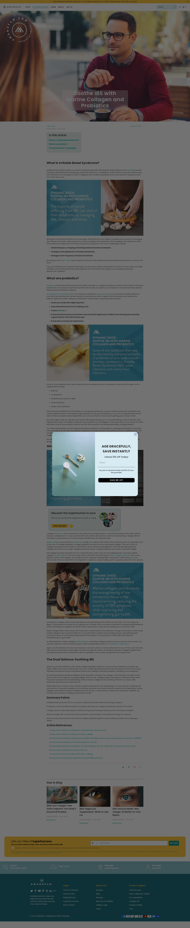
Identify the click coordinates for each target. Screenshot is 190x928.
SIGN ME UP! (116, 480)
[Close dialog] (135, 434)
